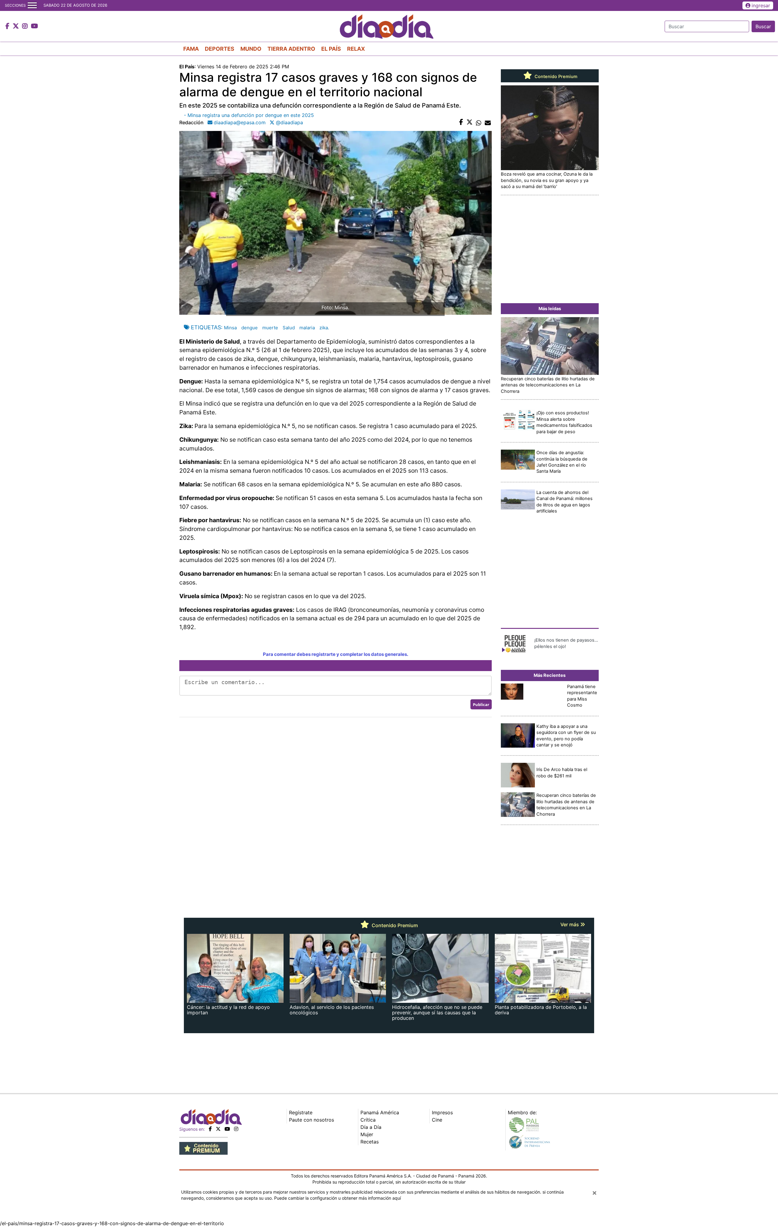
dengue (249, 328)
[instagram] (236, 1129)
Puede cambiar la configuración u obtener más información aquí (337, 1198)
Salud (289, 328)
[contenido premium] (203, 1148)
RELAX (356, 49)
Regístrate (300, 1112)
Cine (437, 1120)
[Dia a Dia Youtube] (34, 26)
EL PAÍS (331, 49)
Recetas (369, 1142)
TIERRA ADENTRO (291, 49)
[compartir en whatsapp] (478, 122)
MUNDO (250, 49)
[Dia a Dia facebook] (8, 26)
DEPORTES (219, 49)
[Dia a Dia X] (16, 26)
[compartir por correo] (487, 122)
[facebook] (210, 1129)
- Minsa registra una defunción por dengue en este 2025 (249, 115)
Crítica (368, 1120)
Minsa (230, 328)
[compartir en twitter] (469, 122)
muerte (270, 328)
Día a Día (370, 1127)
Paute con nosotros (311, 1120)
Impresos (442, 1112)
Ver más (570, 924)
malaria (307, 328)
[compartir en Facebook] (461, 122)
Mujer (366, 1134)
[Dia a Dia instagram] (25, 26)
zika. (324, 328)
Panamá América (379, 1112)
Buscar (763, 26)
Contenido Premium (555, 76)
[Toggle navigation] (32, 5)
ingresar (761, 5)
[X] (218, 1129)
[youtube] (227, 1129)
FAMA (191, 49)
